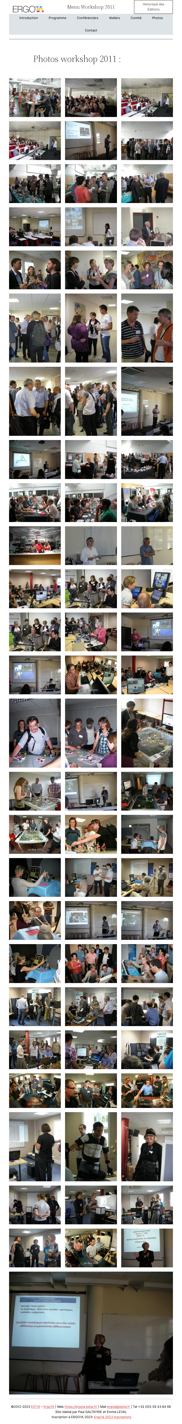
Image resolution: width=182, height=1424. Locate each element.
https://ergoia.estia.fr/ (81, 1407)
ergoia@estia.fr (118, 1407)
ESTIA (35, 1407)
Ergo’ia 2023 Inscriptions (112, 1417)
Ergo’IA (49, 1407)
